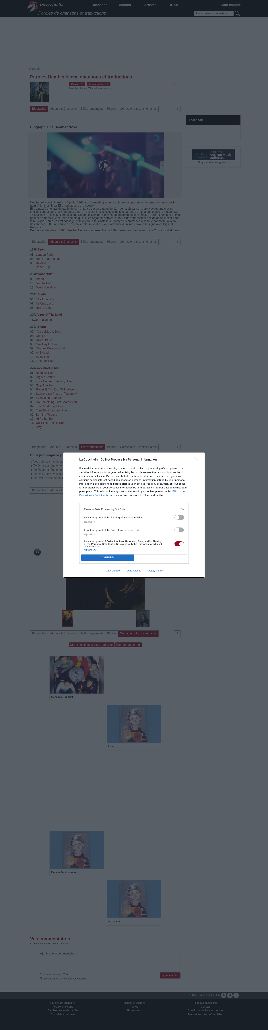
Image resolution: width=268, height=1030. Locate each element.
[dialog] (134, 515)
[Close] (197, 459)
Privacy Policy (155, 570)
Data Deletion (113, 570)
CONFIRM (107, 557)
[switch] (179, 517)
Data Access (134, 570)
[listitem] (134, 509)
